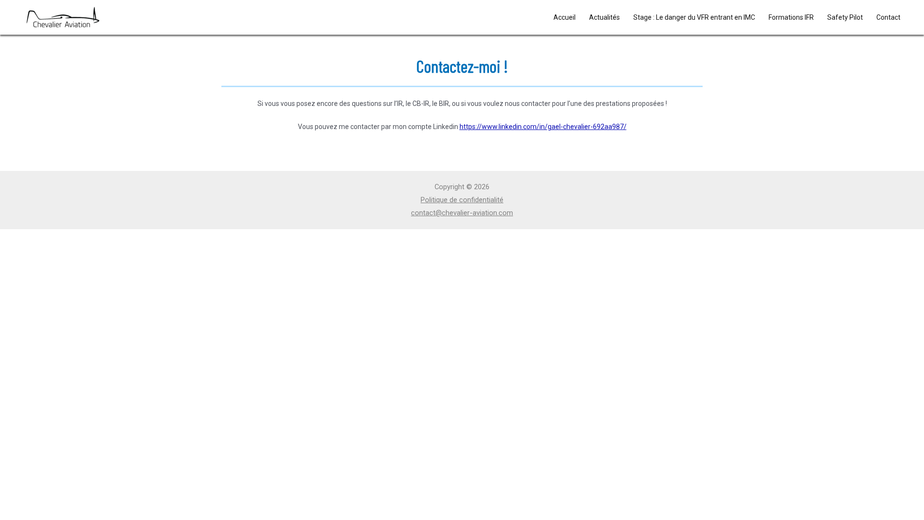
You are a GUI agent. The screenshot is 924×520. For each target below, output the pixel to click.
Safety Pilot (845, 17)
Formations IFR (791, 17)
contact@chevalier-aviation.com (462, 212)
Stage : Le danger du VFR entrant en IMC (694, 17)
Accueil (564, 17)
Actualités (604, 17)
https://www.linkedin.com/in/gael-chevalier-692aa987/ (543, 126)
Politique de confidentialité (462, 199)
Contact (888, 17)
